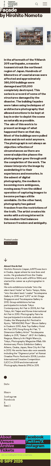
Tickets (7, 450)
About (6, 437)
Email (7, 405)
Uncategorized (11, 243)
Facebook (9, 399)
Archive (7, 446)
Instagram (10, 396)
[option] (29, 37)
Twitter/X (35, 442)
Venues (7, 442)
